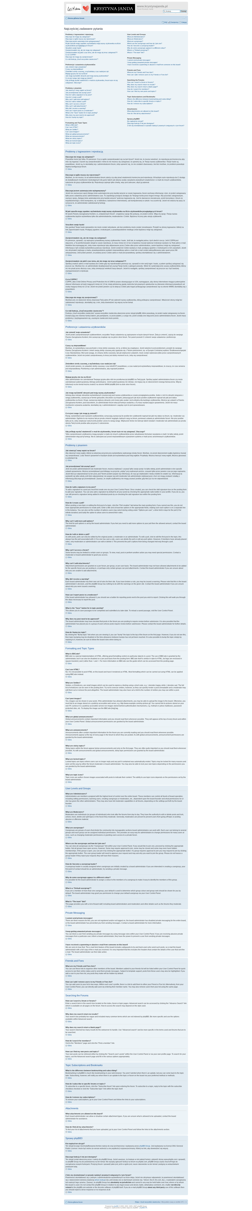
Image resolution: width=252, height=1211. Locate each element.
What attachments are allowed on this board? (143, 111)
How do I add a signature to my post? (78, 95)
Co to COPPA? (70, 55)
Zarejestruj (174, 22)
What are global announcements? (77, 134)
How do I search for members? (138, 89)
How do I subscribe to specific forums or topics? (144, 101)
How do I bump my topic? (74, 117)
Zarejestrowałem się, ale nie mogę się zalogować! (82, 50)
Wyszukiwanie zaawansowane (176, 13)
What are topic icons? (73, 143)
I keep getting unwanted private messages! (142, 62)
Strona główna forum (76, 18)
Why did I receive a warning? (75, 108)
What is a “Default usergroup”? (138, 50)
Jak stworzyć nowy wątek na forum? (78, 90)
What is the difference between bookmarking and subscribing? (149, 99)
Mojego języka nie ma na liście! (76, 74)
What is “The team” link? (135, 52)
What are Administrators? (136, 37)
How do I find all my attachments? (139, 113)
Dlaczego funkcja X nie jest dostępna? (140, 123)
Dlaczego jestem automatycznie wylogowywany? (82, 41)
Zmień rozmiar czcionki (184, 17)
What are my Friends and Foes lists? (140, 72)
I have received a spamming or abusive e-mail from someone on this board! (153, 64)
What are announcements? (75, 136)
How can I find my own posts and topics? (141, 91)
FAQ (165, 22)
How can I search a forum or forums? (140, 82)
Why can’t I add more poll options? (77, 99)
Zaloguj (184, 22)
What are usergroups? (135, 41)
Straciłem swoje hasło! (73, 48)
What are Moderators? (135, 39)
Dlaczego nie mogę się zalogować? (77, 37)
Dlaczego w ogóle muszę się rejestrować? (80, 39)
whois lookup (100, 1180)
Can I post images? (72, 132)
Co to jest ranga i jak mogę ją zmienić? (79, 78)
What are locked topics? (74, 141)
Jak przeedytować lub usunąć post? (78, 92)
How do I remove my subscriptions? (140, 103)
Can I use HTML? (71, 127)
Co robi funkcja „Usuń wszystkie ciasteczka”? (81, 59)
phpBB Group (144, 1146)
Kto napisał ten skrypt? (135, 121)
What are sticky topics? (73, 138)
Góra (70, 169)
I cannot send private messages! (138, 60)
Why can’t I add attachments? (75, 106)
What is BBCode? (71, 125)
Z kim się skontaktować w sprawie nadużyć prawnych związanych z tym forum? (155, 125)
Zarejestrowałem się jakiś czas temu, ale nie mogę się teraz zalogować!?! (91, 52)
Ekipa (137, 1202)
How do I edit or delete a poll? (75, 101)
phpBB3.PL (143, 1208)
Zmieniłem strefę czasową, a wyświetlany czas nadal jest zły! (87, 71)
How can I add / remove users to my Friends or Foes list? (147, 75)
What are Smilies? (71, 129)
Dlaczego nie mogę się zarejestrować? (79, 57)
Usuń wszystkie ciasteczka (150, 1202)
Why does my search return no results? (141, 84)
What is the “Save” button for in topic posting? (81, 113)
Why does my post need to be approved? (80, 115)
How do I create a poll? (73, 97)
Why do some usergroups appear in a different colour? (146, 48)
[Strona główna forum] (101, 8)
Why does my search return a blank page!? (142, 87)
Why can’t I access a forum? (75, 104)
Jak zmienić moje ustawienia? (75, 67)
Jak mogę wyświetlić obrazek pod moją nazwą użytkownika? (86, 76)
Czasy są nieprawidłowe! (74, 69)
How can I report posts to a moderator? (79, 110)
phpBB (116, 1206)
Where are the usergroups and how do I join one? (144, 43)
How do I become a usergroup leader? (140, 46)
